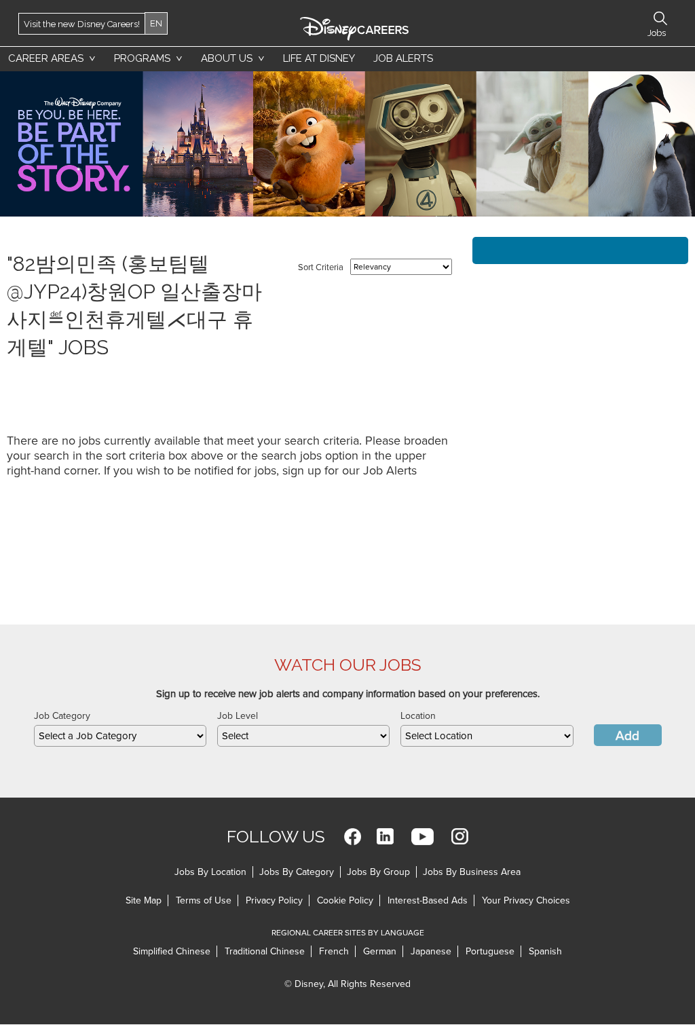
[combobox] (120, 736)
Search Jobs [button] (660, 18)
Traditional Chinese (265, 951)
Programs (142, 58)
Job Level (237, 716)
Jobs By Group (378, 872)
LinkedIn (385, 836)
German (379, 951)
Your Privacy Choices (526, 900)
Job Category (62, 716)
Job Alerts (403, 58)
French (334, 951)
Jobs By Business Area (472, 872)
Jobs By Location (210, 872)
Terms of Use (203, 900)
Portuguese (490, 951)
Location (418, 716)
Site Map (144, 900)
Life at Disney (319, 58)
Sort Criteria (320, 267)
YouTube (422, 836)
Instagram (459, 836)
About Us (226, 58)
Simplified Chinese (171, 951)
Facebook (352, 836)
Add (627, 735)
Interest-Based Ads (428, 900)
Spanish (545, 951)
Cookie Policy (345, 900)
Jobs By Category (296, 872)
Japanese (431, 951)
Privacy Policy (274, 900)
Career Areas (45, 58)
